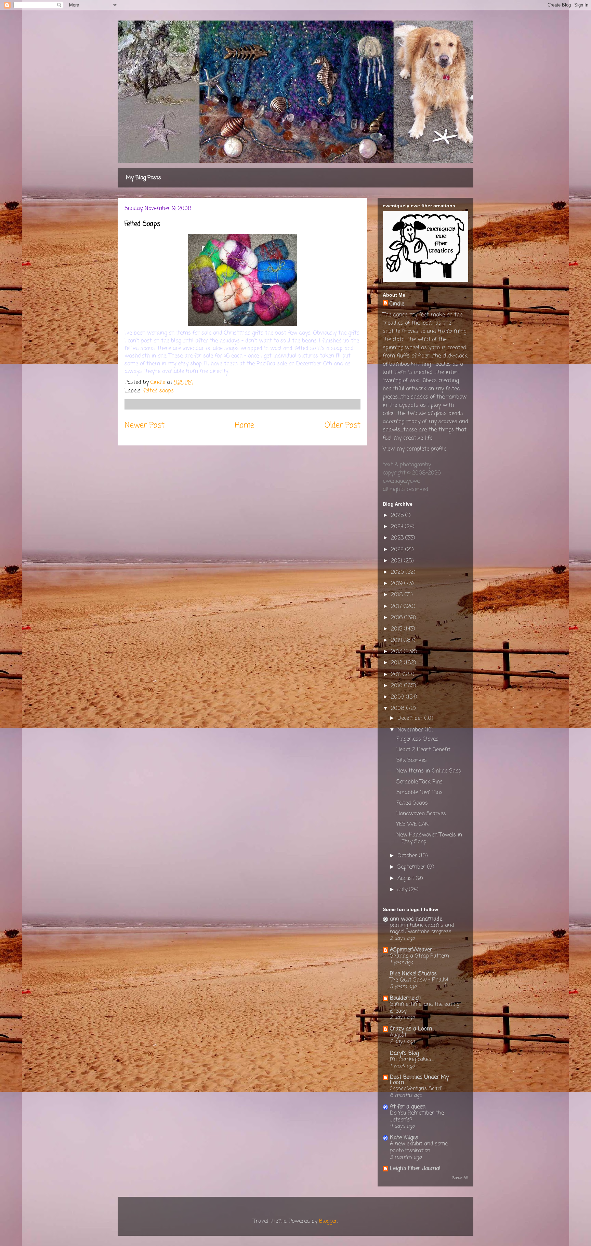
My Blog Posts (143, 178)
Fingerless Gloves (417, 739)
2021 (397, 561)
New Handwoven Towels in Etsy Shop (429, 838)
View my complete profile (414, 449)
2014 (397, 640)
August (406, 878)
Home (244, 425)
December (410, 718)
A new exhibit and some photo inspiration (419, 1147)
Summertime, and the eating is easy (424, 1007)
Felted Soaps (412, 803)
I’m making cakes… (412, 1059)
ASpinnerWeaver (411, 950)
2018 (398, 595)
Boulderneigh (405, 998)
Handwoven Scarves (421, 814)
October (408, 856)
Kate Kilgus (404, 1138)
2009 (398, 697)
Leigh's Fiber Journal (415, 1169)
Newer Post (144, 425)
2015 (397, 629)
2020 (398, 572)
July (403, 890)
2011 (397, 675)
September (412, 867)
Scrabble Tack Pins (419, 782)
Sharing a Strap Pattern (419, 956)
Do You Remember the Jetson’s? (417, 1116)
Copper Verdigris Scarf (416, 1089)
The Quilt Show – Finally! (419, 980)
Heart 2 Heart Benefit (423, 750)
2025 (398, 515)
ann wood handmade (416, 919)
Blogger (328, 1221)
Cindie (397, 304)
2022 (398, 550)
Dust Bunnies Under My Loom (419, 1080)
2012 (397, 663)
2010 (397, 686)
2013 (397, 652)
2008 (398, 708)
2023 (398, 538)
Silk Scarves (411, 760)
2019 (397, 584)
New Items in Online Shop (428, 771)
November (411, 730)
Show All (460, 1178)
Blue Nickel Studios (413, 974)
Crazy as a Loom (411, 1029)
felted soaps (158, 391)
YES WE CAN (412, 824)
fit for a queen (407, 1107)
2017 (397, 606)
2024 (398, 527)
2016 (397, 618)
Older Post (342, 425)
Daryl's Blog (404, 1053)
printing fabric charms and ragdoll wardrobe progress (422, 928)
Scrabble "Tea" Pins (419, 793)
